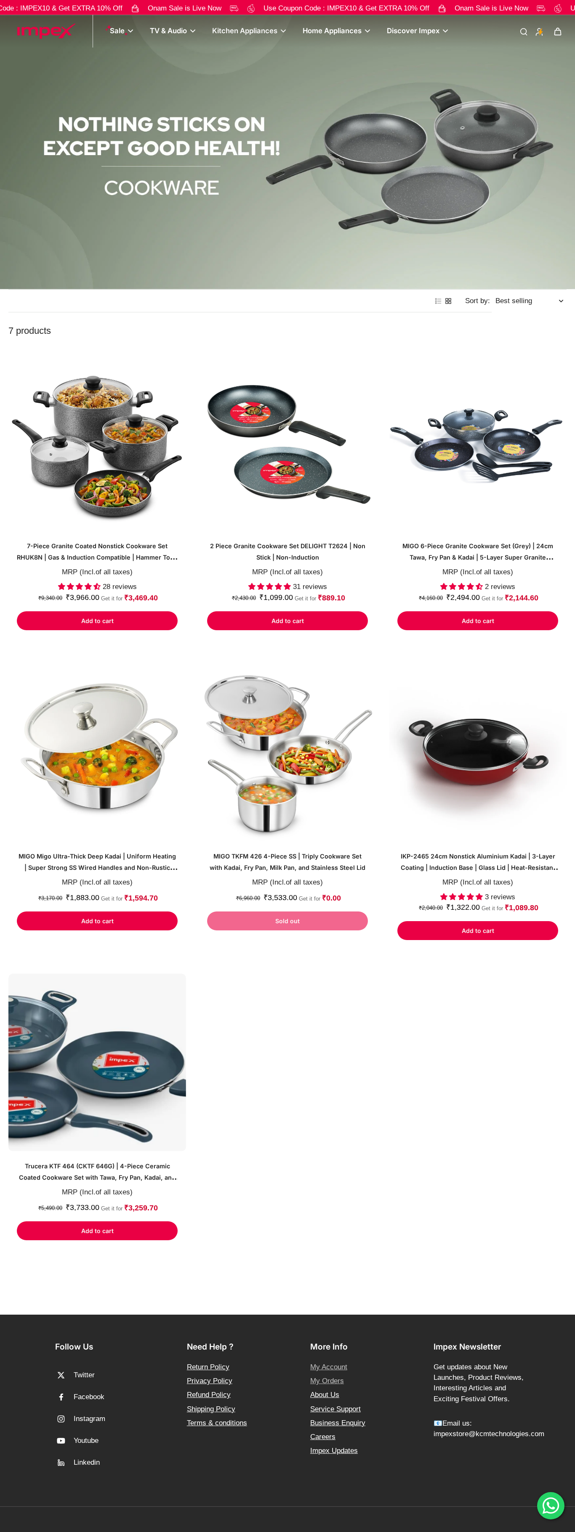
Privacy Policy (209, 1381)
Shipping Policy (211, 1409)
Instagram (89, 1419)
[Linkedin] (64, 1462)
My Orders (327, 1381)
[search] (523, 31)
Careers (322, 1437)
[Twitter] (64, 1375)
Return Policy (208, 1367)
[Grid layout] (448, 301)
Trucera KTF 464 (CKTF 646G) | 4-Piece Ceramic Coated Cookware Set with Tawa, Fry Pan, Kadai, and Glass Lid (97, 1177)
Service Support (335, 1409)
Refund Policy (209, 1395)
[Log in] (539, 31)
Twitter (84, 1375)
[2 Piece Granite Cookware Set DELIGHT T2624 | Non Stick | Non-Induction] (287, 442)
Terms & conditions (217, 1423)
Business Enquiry (337, 1423)
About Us (324, 1395)
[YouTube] (64, 1441)
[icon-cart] (557, 31)
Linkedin (87, 1462)
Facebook (89, 1397)
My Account (328, 1367)
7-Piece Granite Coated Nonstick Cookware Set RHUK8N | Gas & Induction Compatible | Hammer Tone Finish (97, 557)
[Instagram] (64, 1419)
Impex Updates (334, 1451)
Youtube (86, 1441)
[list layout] (438, 301)
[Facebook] (64, 1397)
